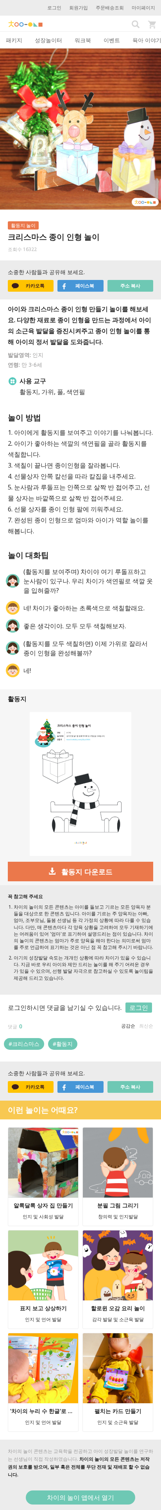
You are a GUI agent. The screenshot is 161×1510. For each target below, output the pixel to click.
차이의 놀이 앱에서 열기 (80, 1497)
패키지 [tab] (14, 40)
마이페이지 (143, 7)
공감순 (128, 1025)
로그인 (54, 7)
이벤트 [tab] (112, 40)
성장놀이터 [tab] (48, 40)
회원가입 (78, 7)
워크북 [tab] (83, 40)
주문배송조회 (110, 7)
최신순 (146, 1025)
